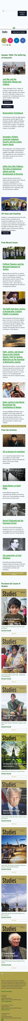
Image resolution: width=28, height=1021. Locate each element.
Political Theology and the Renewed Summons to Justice (13, 266)
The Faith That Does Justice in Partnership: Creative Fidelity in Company (14, 311)
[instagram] (10, 40)
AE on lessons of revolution (14, 451)
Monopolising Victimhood (13, 113)
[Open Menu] (14, 28)
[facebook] (23, 40)
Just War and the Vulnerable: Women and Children (12, 81)
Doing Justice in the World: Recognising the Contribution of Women (13, 404)
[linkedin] (16, 40)
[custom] (4, 40)
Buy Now (14, 633)
